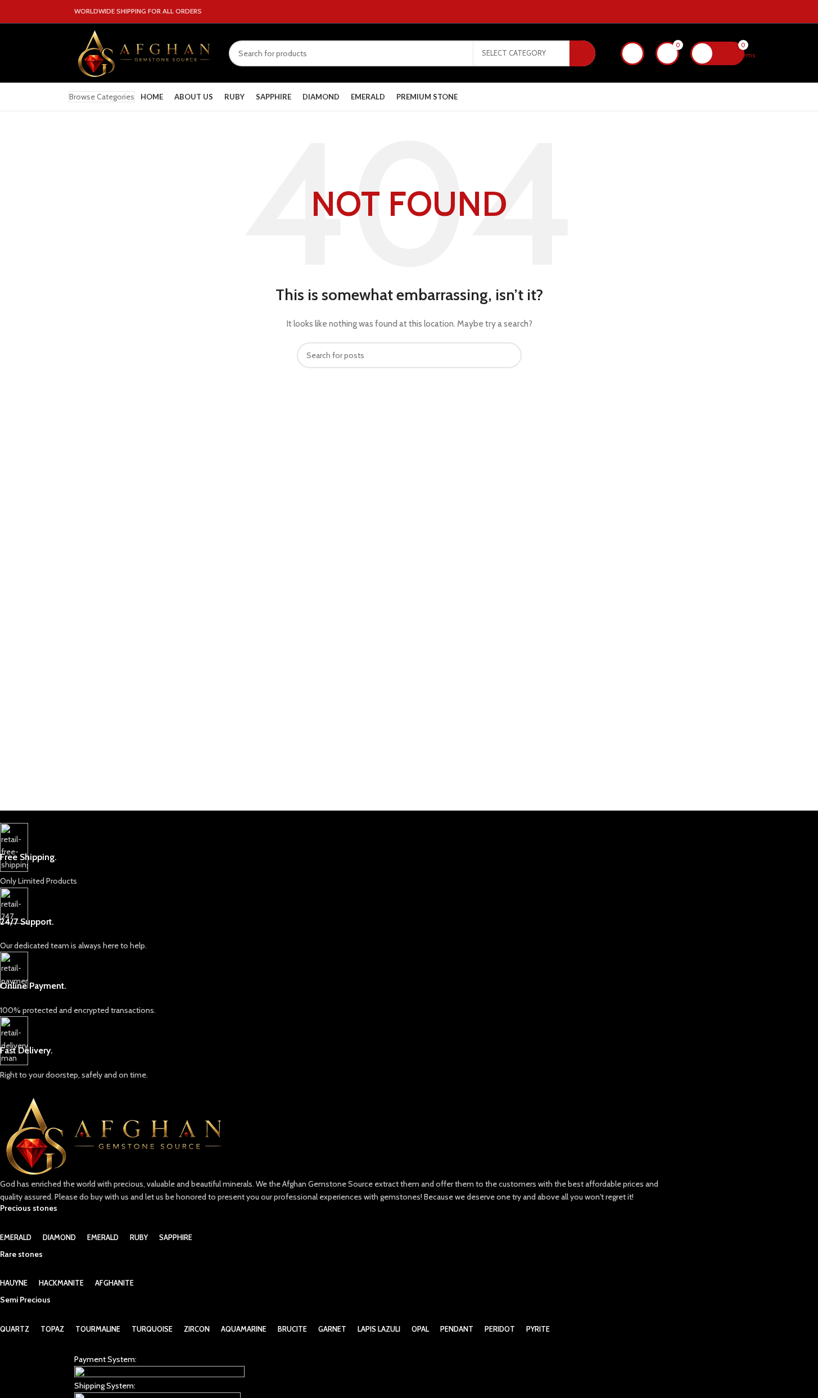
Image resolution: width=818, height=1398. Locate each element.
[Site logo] (143, 52)
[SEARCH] (582, 53)
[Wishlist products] (632, 53)
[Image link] (159, 1372)
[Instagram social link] (724, 11)
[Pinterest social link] (737, 11)
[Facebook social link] (710, 11)
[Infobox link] (335, 855)
